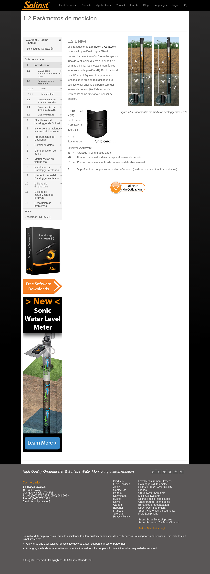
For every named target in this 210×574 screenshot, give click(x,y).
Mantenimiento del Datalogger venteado (46, 177)
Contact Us (119, 490)
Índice (28, 211)
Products (86, 5)
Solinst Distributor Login (152, 528)
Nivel (43, 88)
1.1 (28, 70)
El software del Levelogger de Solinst (47, 122)
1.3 (28, 99)
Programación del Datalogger (44, 138)
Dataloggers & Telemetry (152, 484)
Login (175, 5)
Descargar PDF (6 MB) (38, 217)
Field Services (67, 5)
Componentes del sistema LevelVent (47, 100)
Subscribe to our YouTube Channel (158, 522)
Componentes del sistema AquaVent (47, 108)
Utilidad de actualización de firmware (43, 194)
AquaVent (110, 46)
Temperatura (47, 94)
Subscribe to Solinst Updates (155, 519)
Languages (160, 5)
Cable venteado (46, 114)
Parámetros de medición (46, 82)
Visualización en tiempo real (44, 160)
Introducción (42, 65)
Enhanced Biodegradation (153, 504)
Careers (118, 504)
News (116, 501)
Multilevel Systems (149, 495)
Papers (117, 493)
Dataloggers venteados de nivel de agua (49, 73)
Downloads (119, 495)
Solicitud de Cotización (40, 48)
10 (26, 183)
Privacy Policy (121, 516)
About (116, 487)
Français (118, 510)
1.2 (28, 81)
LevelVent (95, 46)
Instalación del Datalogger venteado (46, 169)
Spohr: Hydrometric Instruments (156, 510)
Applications (103, 5)
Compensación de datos (45, 152)
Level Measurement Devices (154, 481)
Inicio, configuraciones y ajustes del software (47, 130)
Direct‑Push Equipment (151, 507)
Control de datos (44, 145)
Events (134, 5)
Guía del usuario (34, 59)
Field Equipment (148, 513)
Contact (120, 5)
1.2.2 (30, 94)
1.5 (28, 114)
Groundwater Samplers (151, 493)
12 (26, 203)
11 (26, 191)
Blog (146, 5)
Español (118, 507)
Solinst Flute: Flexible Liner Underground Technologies (154, 500)
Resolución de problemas (42, 204)
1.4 (28, 107)
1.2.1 (30, 88)
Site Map (118, 513)
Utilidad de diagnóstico (41, 185)
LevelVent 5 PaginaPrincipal (36, 41)
